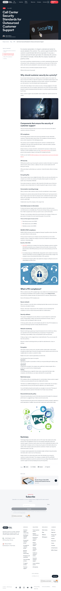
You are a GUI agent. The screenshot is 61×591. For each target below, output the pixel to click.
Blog (11, 41)
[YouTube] (27, 587)
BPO (4, 8)
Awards (52, 538)
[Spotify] (31, 587)
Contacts (45, 2)
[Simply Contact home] (7, 527)
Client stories (26, 2)
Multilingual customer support (25, 536)
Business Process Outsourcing (25, 552)
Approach (53, 532)
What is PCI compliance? (8, 56)
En (48, 2)
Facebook (41, 466)
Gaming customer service (35, 549)
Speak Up (36, 588)
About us (53, 530)
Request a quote (53, 2)
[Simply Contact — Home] (7, 2)
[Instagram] (24, 587)
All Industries (35, 567)
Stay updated (35, 573)
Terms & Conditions (46, 586)
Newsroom (53, 540)
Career (52, 543)
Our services (14, 2)
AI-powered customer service (25, 542)
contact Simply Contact (45, 150)
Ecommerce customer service (35, 539)
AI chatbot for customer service (26, 547)
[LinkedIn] (20, 587)
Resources (33, 2)
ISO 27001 (25, 245)
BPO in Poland (54, 550)
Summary (5, 58)
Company (39, 2)
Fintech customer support (35, 544)
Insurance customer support (35, 559)
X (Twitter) (34, 466)
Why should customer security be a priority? (10, 51)
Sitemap (54, 586)
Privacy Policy (22, 512)
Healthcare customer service (35, 554)
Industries (21, 2)
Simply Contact (6, 41)
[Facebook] (16, 587)
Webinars (44, 534)
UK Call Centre (54, 547)
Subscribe (29, 509)
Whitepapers (44, 537)
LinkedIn (26, 466)
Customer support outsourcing (25, 531)
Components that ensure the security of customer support (9, 54)
